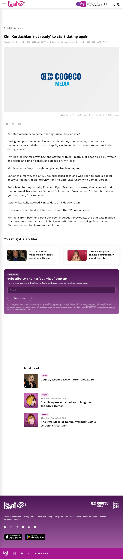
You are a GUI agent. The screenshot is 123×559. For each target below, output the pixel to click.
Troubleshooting (44, 517)
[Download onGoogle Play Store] (35, 537)
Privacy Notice (91, 306)
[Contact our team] (105, 4)
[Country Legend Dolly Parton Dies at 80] (31, 381)
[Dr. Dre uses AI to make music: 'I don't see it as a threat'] (17, 255)
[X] (29, 527)
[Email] (19, 124)
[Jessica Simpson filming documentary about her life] (77, 255)
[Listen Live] (78, 4)
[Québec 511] (116, 508)
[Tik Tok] (17, 527)
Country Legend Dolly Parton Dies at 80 (67, 379)
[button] (14, 553)
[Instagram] (11, 527)
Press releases (90, 517)
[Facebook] (7, 124)
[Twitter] (13, 124)
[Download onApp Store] (13, 537)
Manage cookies (61, 517)
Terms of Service (20, 309)
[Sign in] (119, 4)
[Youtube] (35, 527)
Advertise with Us (12, 520)
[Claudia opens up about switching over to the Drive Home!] (31, 400)
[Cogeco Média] (99, 506)
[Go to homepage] (16, 6)
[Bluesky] (23, 527)
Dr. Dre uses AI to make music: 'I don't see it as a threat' (41, 254)
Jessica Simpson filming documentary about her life (101, 254)
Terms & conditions (12, 517)
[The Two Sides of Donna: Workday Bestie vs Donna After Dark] (31, 420)
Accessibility (75, 517)
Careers (102, 517)
